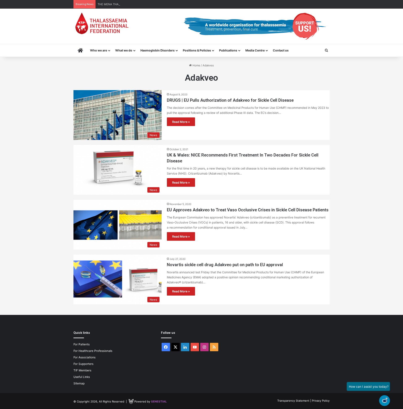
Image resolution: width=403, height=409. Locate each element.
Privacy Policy (321, 400)
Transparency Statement (293, 400)
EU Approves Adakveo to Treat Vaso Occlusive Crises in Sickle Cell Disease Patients (247, 209)
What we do (123, 50)
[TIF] (101, 23)
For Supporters (83, 364)
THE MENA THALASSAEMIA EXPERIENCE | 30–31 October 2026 (139, 4)
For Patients (81, 344)
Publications (228, 50)
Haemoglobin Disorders (157, 50)
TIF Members (82, 370)
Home (196, 65)
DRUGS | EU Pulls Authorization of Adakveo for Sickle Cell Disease (230, 100)
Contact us (281, 50)
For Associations (84, 357)
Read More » (181, 122)
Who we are (98, 50)
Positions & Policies (197, 50)
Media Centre (255, 50)
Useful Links (81, 377)
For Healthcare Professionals (92, 350)
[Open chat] (384, 400)
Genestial (159, 401)
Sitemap (79, 383)
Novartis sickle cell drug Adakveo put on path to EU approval (225, 264)
